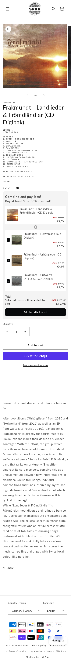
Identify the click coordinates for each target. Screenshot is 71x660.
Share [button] (10, 568)
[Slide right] (44, 95)
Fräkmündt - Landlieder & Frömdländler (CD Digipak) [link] (37, 210)
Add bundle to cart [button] (35, 312)
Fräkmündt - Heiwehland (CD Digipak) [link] (42, 235)
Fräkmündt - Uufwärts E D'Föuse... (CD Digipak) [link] (39, 276)
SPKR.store (21, 645)
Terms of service (17, 651)
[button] (7, 9)
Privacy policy (57, 645)
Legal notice (36, 651)
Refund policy (39, 645)
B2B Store (61, 651)
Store (49, 651)
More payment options (35, 365)
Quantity (8, 323)
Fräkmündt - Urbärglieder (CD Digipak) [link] (43, 256)
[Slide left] (27, 95)
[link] (12, 215)
